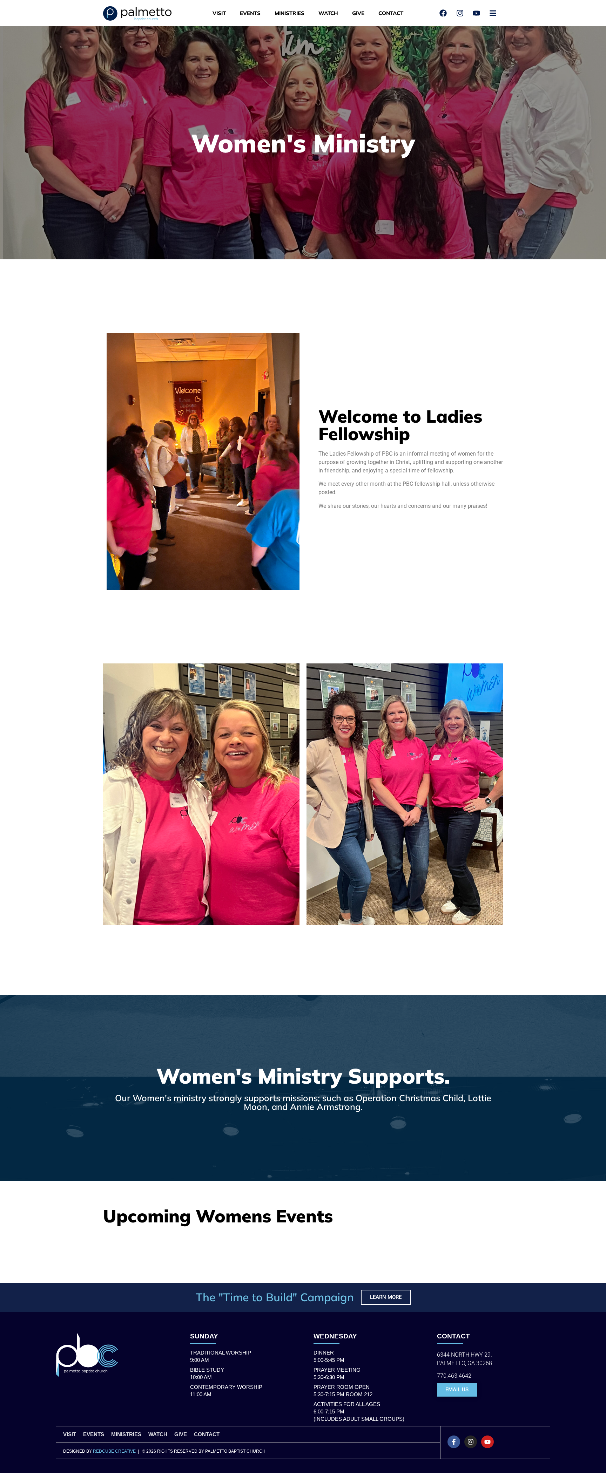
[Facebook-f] (453, 1442)
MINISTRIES (289, 13)
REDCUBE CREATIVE (114, 1451)
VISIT (219, 13)
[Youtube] (487, 1442)
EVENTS (250, 13)
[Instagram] (470, 1442)
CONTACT (390, 13)
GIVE (358, 13)
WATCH (328, 13)
